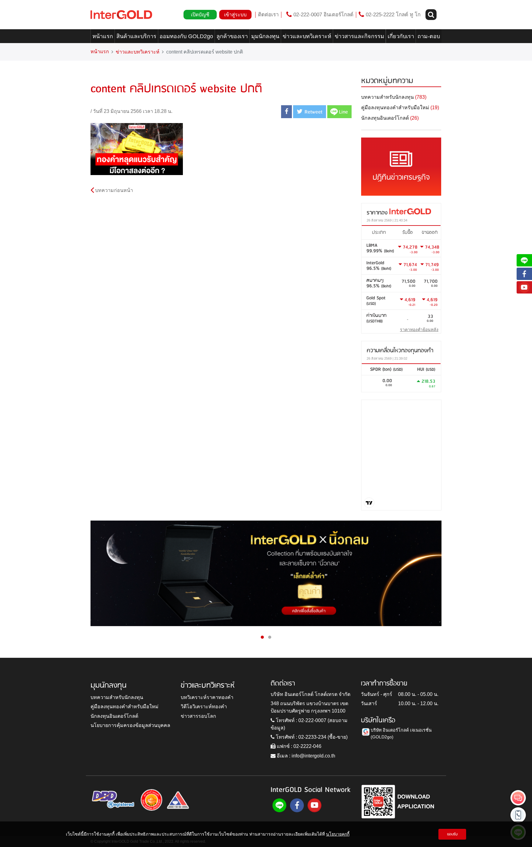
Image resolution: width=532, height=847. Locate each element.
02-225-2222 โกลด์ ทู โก (392, 15)
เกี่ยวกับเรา (401, 36)
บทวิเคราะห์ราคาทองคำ (207, 697)
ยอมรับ (452, 834)
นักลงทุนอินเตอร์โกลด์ (114, 716)
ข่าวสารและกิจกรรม (359, 36)
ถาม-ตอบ (428, 36)
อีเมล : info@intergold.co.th (305, 755)
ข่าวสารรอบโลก (198, 716)
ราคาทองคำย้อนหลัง (419, 329)
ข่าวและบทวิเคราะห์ (307, 36)
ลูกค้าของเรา (232, 36)
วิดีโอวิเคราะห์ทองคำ (204, 706)
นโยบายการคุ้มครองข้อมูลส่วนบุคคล (130, 725)
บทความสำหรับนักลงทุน (117, 697)
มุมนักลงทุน (265, 36)
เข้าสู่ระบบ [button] (235, 14)
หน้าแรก (102, 36)
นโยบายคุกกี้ (337, 834)
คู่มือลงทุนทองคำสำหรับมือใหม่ (125, 706)
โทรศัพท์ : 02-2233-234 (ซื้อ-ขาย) (311, 737)
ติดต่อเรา (268, 15)
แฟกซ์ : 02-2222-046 (298, 746)
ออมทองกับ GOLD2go (186, 36)
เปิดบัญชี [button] (200, 14)
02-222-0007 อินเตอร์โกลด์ (322, 15)
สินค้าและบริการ (136, 36)
